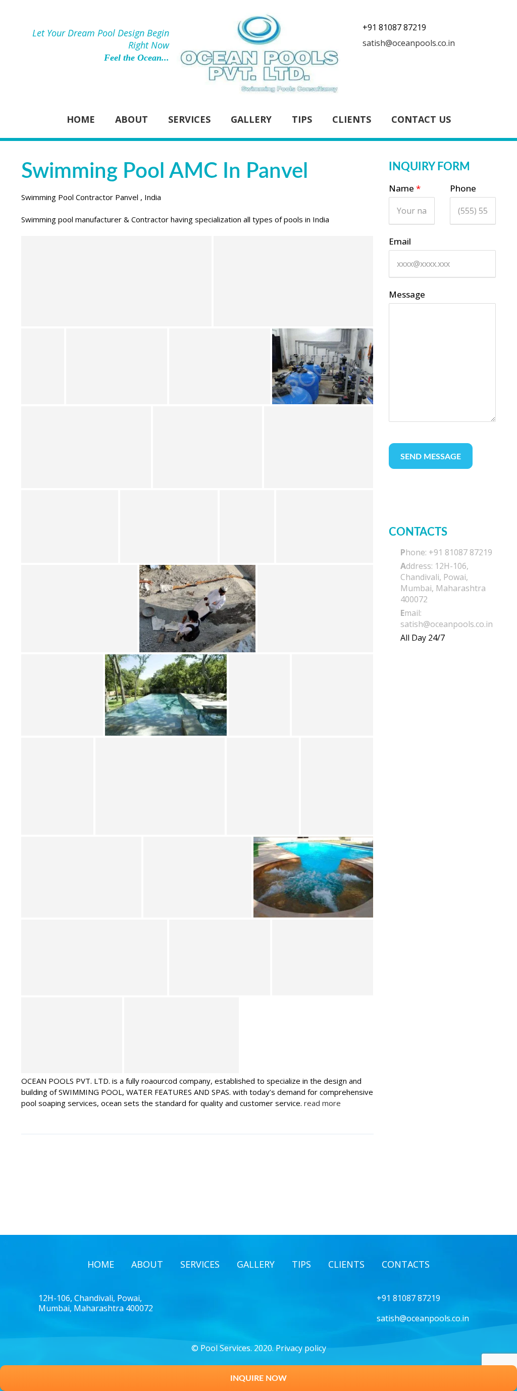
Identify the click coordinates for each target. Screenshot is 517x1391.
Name (405, 188)
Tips (302, 119)
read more (322, 1103)
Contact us (421, 119)
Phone (463, 188)
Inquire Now (258, 1378)
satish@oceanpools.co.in (409, 43)
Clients (351, 119)
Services (189, 119)
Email (400, 241)
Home (81, 119)
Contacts (406, 1264)
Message (407, 294)
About (131, 119)
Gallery (251, 119)
